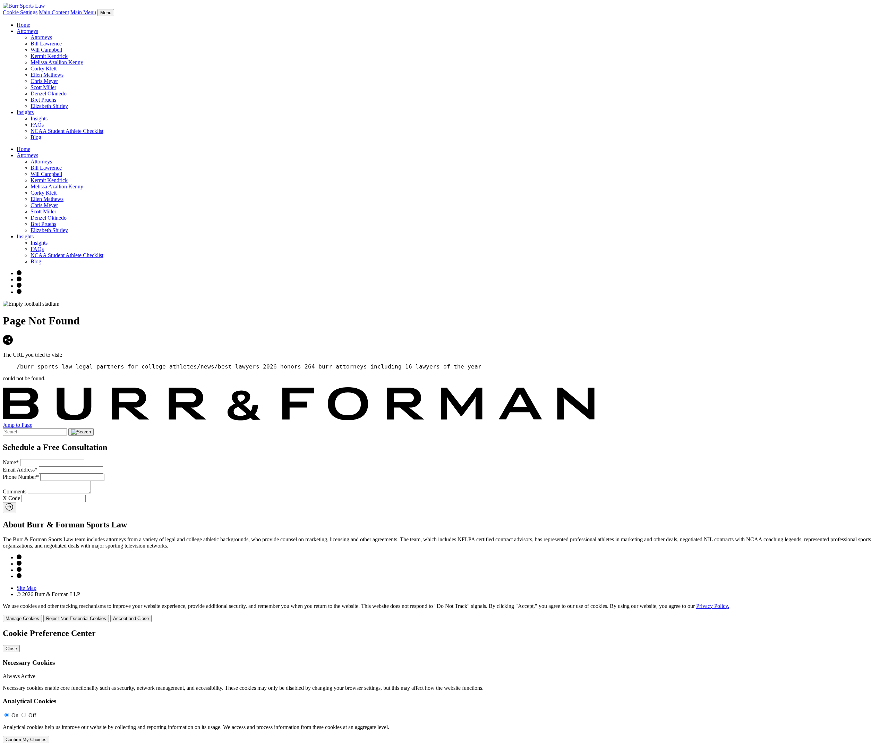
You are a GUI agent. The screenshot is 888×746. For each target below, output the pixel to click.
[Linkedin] (19, 292)
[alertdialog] (444, 686)
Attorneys (27, 31)
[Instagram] (19, 273)
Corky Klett (44, 68)
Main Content (54, 12)
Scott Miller (43, 87)
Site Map (26, 588)
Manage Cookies (22, 618)
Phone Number (21, 477)
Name (11, 462)
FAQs (37, 125)
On (14, 715)
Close (11, 648)
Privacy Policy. (712, 606)
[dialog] (444, 612)
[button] (8, 343)
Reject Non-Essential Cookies (76, 618)
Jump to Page (17, 425)
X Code (11, 498)
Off (32, 715)
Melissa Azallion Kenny (57, 62)
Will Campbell (46, 50)
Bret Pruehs (43, 100)
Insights (25, 112)
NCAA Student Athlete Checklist (67, 131)
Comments (14, 491)
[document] (444, 686)
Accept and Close (131, 618)
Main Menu (83, 12)
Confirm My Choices (26, 739)
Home (23, 25)
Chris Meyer (44, 81)
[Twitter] (19, 286)
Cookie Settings (20, 12)
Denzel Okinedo (49, 93)
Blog (36, 137)
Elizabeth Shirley (49, 106)
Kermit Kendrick (49, 56)
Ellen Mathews (47, 75)
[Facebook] (19, 279)
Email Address (20, 470)
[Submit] (9, 507)
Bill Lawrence (46, 43)
